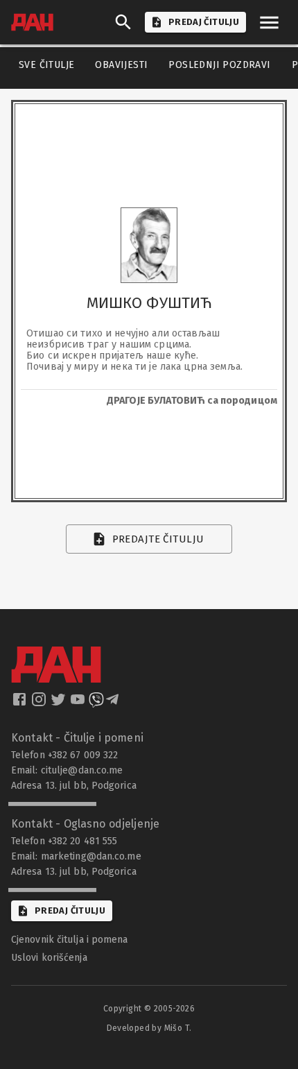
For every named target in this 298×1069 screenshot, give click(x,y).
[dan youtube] (79, 703)
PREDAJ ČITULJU (203, 22)
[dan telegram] (113, 703)
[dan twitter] (59, 703)
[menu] (269, 22)
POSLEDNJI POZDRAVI (219, 65)
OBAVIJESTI (121, 65)
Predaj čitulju (70, 910)
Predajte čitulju (158, 539)
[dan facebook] (20, 703)
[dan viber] (96, 703)
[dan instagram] (40, 703)
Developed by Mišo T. (149, 1028)
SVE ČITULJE (46, 65)
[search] (123, 22)
